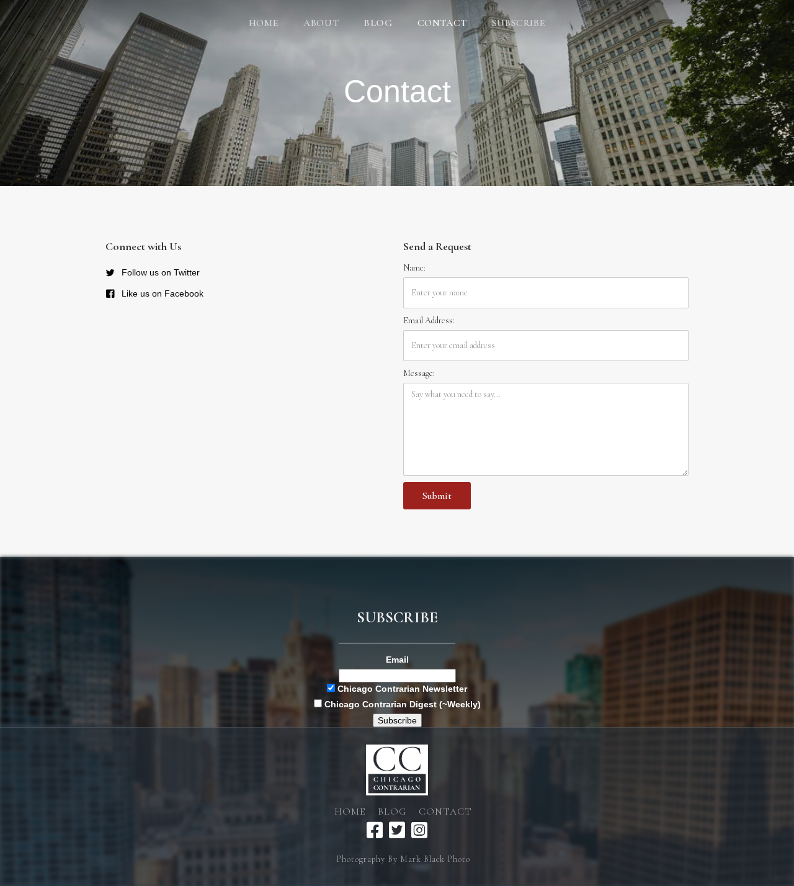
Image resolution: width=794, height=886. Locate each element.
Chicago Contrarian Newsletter (401, 689)
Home (264, 23)
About (321, 23)
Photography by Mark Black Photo (403, 859)
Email (397, 659)
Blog (392, 811)
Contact (442, 23)
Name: (414, 267)
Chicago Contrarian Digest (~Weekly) (401, 704)
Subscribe (518, 23)
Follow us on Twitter (161, 272)
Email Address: (429, 320)
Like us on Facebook (162, 293)
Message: (419, 373)
